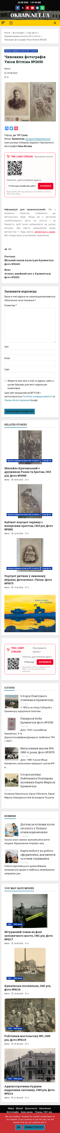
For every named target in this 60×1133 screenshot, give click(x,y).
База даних (27, 1112)
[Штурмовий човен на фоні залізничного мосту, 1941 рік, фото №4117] (30, 911)
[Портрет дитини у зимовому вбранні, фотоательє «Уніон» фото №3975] (30, 555)
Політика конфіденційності (37, 396)
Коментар (10, 305)
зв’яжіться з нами (45, 231)
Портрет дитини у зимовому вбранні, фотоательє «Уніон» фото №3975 (28, 579)
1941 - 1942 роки (14, 924)
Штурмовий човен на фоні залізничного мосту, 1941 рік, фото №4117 (28, 935)
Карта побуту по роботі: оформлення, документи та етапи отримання (37, 854)
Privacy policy (34, 1127)
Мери (11, 1108)
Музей (19, 1108)
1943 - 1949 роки (14, 1028)
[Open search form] (55, 23)
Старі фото (46, 461)
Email (7, 358)
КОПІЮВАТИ (45, 186)
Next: (27, 273)
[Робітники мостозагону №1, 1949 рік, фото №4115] (30, 1015)
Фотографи (13, 1112)
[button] (3, 22)
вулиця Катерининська (37, 138)
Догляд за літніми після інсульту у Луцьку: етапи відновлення (37, 828)
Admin (7, 69)
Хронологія (31, 1108)
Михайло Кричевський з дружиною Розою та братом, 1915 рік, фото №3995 (27, 471)
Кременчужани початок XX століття (21, 51)
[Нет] (56, 1123)
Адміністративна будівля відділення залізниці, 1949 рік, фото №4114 (29, 1090)
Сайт (6, 369)
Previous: (29, 260)
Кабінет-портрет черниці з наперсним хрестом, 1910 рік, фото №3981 (28, 525)
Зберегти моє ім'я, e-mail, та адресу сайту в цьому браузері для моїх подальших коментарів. (30, 384)
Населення (45, 1108)
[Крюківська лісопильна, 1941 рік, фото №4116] (30, 965)
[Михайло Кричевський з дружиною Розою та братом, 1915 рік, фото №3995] (30, 447)
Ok (18, 1127)
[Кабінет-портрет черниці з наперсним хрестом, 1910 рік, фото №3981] (30, 501)
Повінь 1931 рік (43, 1112)
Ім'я (6, 346)
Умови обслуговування (17, 400)
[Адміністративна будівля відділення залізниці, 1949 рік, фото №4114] (30, 1065)
